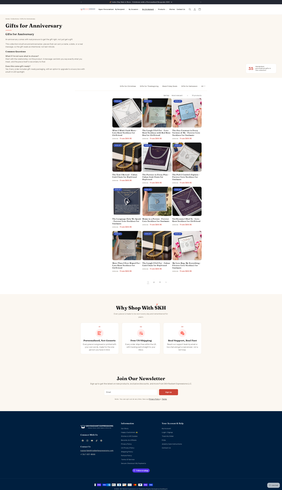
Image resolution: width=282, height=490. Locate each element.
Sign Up (168, 392)
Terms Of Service (128, 459)
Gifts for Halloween (189, 86)
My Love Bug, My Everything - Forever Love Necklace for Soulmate (186, 265)
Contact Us (166, 448)
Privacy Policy (154, 399)
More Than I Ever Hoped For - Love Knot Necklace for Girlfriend (126, 265)
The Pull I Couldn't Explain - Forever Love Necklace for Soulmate (186, 177)
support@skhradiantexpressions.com (96, 450)
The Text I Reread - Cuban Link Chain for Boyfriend (124, 176)
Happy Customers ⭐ (129, 432)
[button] (121, 9)
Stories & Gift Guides (129, 436)
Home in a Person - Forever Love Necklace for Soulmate (155, 220)
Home (8, 19)
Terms (164, 399)
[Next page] (165, 282)
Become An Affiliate (128, 440)
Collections (15, 19)
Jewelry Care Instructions (172, 444)
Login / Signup (167, 432)
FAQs (164, 440)
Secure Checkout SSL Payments (133, 463)
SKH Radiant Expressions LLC (129, 489)
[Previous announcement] (81, 2)
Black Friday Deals (169, 86)
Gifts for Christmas (128, 86)
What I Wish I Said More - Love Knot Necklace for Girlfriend (124, 132)
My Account (166, 428)
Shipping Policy (127, 452)
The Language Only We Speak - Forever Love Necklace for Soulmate (126, 221)
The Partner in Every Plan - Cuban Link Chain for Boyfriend (155, 177)
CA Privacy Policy (127, 448)
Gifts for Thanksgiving (149, 86)
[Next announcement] (200, 2)
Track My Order (168, 436)
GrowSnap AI (164, 489)
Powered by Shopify (145, 489)
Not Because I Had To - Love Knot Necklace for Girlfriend (186, 220)
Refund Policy (126, 455)
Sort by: (167, 95)
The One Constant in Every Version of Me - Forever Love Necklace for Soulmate (186, 132)
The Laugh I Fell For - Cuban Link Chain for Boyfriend (156, 264)
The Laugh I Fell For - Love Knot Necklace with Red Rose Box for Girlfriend (156, 132)
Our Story (124, 428)
